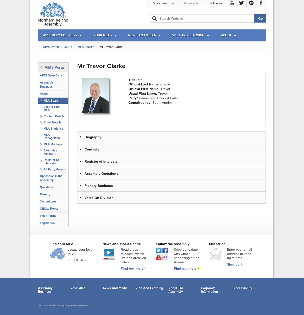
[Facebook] (261, 3)
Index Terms (48, 215)
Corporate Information (209, 290)
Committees (48, 201)
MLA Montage (53, 144)
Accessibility (242, 288)
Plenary (45, 194)
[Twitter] (242, 3)
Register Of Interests (51, 161)
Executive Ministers (50, 152)
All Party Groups (55, 169)
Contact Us (191, 3)
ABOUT (226, 35)
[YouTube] (232, 3)
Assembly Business (47, 84)
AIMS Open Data (51, 75)
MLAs (68, 47)
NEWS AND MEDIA (142, 35)
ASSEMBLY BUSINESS (60, 35)
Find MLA (75, 260)
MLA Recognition (52, 136)
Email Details (53, 122)
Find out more (132, 268)
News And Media (115, 288)
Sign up (233, 264)
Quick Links (160, 3)
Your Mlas (78, 288)
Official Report (49, 208)
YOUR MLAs (102, 35)
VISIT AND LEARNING (188, 35)
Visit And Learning (149, 288)
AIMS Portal (51, 47)
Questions (47, 187)
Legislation (47, 223)
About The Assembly (176, 290)
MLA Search (86, 47)
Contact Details (54, 116)
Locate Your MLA (52, 108)
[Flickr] (251, 3)
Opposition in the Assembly (51, 178)
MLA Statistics (53, 128)
